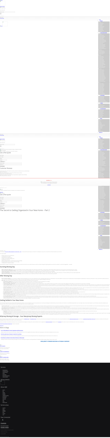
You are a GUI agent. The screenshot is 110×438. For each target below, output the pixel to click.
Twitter (3, 15)
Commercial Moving (101, 96)
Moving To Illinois (101, 56)
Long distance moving (5, 371)
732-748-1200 (2, 18)
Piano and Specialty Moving (6, 375)
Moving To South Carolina (102, 78)
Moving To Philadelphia (102, 45)
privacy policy (5, 427)
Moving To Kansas (101, 59)
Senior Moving (101, 24)
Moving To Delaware (101, 37)
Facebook (0, 15)
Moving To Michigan (101, 60)
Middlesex (4, 410)
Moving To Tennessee (102, 79)
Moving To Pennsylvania (102, 44)
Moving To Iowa (101, 58)
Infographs (4, 394)
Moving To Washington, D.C (102, 48)
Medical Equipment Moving (102, 100)
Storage (100, 104)
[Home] (1, 0)
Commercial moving (5, 372)
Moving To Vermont (101, 47)
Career (100, 130)
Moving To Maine (101, 38)
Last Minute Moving (101, 30)
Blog (99, 120)
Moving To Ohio (101, 65)
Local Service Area (103, 108)
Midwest (100, 55)
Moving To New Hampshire (102, 41)
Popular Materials (101, 27)
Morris (3, 412)
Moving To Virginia (101, 80)
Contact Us (100, 132)
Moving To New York (101, 42)
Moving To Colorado (101, 85)
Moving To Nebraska (101, 63)
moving (100, 22)
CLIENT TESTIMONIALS (4, 351)
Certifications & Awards (6, 395)
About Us (100, 119)
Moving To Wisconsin (102, 67)
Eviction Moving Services (102, 99)
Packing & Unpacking (101, 26)
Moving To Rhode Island (102, 46)
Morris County (101, 114)
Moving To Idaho (101, 87)
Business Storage (101, 106)
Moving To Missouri (101, 62)
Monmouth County (101, 113)
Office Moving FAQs (101, 98)
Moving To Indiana (101, 57)
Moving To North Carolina (102, 77)
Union (3, 414)
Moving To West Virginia (102, 81)
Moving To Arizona (101, 50)
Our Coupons (2, 346)
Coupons (3, 423)
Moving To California (101, 84)
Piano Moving (100, 25)
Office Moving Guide (101, 97)
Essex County (100, 117)
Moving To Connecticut (102, 36)
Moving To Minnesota (102, 61)
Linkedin (2, 15)
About (101, 118)
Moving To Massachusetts (102, 40)
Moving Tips (100, 31)
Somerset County (101, 115)
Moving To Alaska (101, 83)
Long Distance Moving (103, 32)
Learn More (49, 184)
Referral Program (101, 131)
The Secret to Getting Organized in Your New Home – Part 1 (13, 251)
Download (1, 192)
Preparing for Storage (101, 105)
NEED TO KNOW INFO (4, 357)
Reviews (4, 392)
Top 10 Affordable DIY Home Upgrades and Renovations (12, 330)
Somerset (4, 413)
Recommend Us (5, 396)
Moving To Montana (101, 88)
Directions (4, 393)
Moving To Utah (101, 91)
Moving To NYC (101, 43)
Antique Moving (101, 29)
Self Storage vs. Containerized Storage (104, 107)
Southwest (100, 49)
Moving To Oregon (101, 90)
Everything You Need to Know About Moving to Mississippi (12, 337)
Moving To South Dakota (102, 66)
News (99, 129)
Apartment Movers (101, 23)
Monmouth (4, 411)
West (99, 82)
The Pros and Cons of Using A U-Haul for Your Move (11, 334)
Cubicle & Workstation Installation (103, 101)
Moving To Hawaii (101, 86)
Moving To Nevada (101, 89)
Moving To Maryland (101, 39)
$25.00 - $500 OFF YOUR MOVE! (4, 425)
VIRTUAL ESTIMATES (5, 379)
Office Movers (102, 95)
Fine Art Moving (101, 28)
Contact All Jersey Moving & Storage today (6, 323)
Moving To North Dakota (102, 64)
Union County (100, 116)
